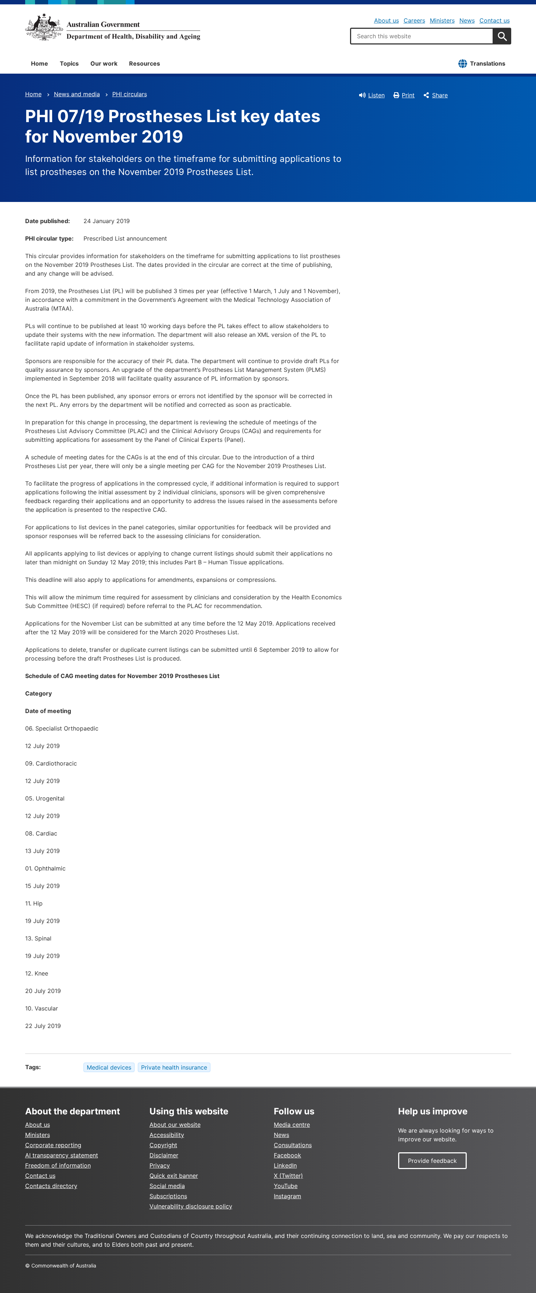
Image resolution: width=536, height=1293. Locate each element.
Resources (144, 63)
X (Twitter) (288, 1175)
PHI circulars (129, 94)
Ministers (442, 20)
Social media (167, 1185)
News (467, 20)
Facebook (287, 1155)
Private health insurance (174, 1067)
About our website (175, 1124)
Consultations (293, 1145)
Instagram (287, 1196)
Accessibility (166, 1134)
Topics (69, 63)
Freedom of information (58, 1165)
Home (39, 63)
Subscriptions (168, 1196)
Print (408, 95)
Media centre (292, 1124)
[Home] (112, 27)
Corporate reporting (53, 1145)
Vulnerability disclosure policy (190, 1206)
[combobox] (422, 36)
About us (386, 20)
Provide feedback (432, 1160)
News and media (77, 94)
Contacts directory (51, 1185)
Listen (376, 95)
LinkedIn (285, 1165)
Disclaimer (163, 1155)
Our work (103, 63)
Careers (414, 20)
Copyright (163, 1145)
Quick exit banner (173, 1175)
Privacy (159, 1165)
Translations (487, 63)
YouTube (286, 1185)
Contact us (494, 20)
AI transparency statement (61, 1155)
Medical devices (109, 1067)
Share (440, 95)
